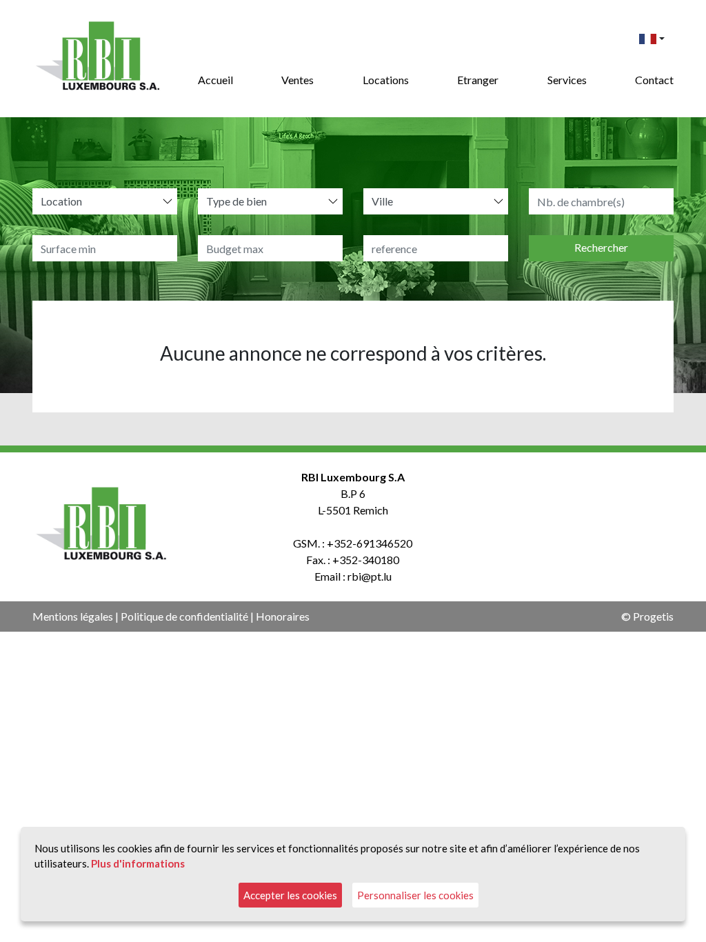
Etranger (477, 79)
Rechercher (601, 247)
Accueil (215, 79)
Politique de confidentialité (184, 616)
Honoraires (283, 616)
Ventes (297, 79)
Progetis (653, 616)
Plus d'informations (138, 863)
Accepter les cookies (290, 895)
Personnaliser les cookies (415, 895)
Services (567, 79)
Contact (654, 79)
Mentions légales (72, 616)
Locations (386, 79)
